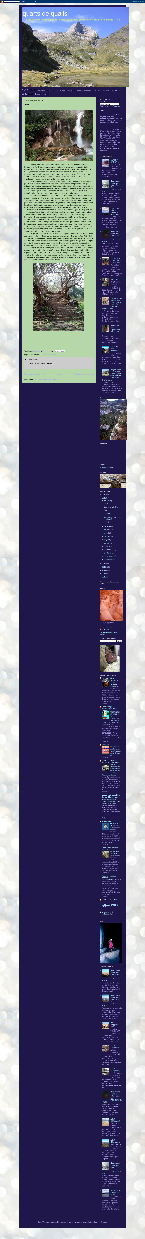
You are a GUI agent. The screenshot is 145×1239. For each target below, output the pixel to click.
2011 (104, 498)
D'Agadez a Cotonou (112, 507)
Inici (59, 374)
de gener (107, 501)
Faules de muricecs (83, 91)
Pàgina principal (108, 467)
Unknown (105, 629)
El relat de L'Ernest (64, 91)
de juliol (107, 543)
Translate (116, 106)
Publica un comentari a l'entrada (40, 364)
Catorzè (107, 514)
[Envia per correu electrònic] (56, 351)
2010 (104, 495)
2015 (104, 574)
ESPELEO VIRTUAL (110, 900)
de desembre (109, 559)
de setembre (109, 550)
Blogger (104, 1222)
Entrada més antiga (84, 374)
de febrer (107, 526)
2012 (104, 564)
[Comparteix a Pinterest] (64, 351)
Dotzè (106, 504)
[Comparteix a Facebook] (62, 351)
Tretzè (106, 510)
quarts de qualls (45, 13)
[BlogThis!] (58, 351)
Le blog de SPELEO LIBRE (110, 906)
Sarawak (105, 745)
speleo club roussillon (111, 795)
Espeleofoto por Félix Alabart (110, 848)
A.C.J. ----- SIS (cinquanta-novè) (116, 1192)
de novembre (109, 556)
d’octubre (108, 553)
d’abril (106, 533)
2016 (104, 577)
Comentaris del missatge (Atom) (47, 379)
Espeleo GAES (108, 678)
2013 (104, 567)
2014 (104, 570)
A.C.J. (25, 90)
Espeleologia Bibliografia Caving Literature (109, 708)
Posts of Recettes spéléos (109, 877)
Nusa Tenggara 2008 (114, 1025)
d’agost (107, 546)
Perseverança (40, 94)
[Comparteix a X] (60, 351)
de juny (107, 540)
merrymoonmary (78, 1222)
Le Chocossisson (108, 879)
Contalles (52, 91)
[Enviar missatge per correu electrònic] (51, 351)
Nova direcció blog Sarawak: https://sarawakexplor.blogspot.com (115, 751)
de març (107, 530)
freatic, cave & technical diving (108, 913)
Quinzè (106, 522)
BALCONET (115, 279)
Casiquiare (41, 91)
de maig (107, 536)
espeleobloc (107, 821)
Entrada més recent (34, 374)
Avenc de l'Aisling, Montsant (114, 349)
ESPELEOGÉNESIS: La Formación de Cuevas (111, 761)
